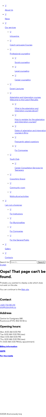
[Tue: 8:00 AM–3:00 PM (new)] (23, 334)
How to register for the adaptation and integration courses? (30, 118)
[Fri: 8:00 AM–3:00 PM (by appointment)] (23, 341)
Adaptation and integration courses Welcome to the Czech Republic (25, 96)
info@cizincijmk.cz (8, 307)
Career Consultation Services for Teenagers (29, 166)
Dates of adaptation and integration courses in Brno (30, 129)
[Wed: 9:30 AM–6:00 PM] (23, 337)
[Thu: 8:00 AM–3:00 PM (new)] (23, 339)
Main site (25, 289)
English (3, 265)
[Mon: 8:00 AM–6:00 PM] (23, 332)
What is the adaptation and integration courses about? (26, 107)
